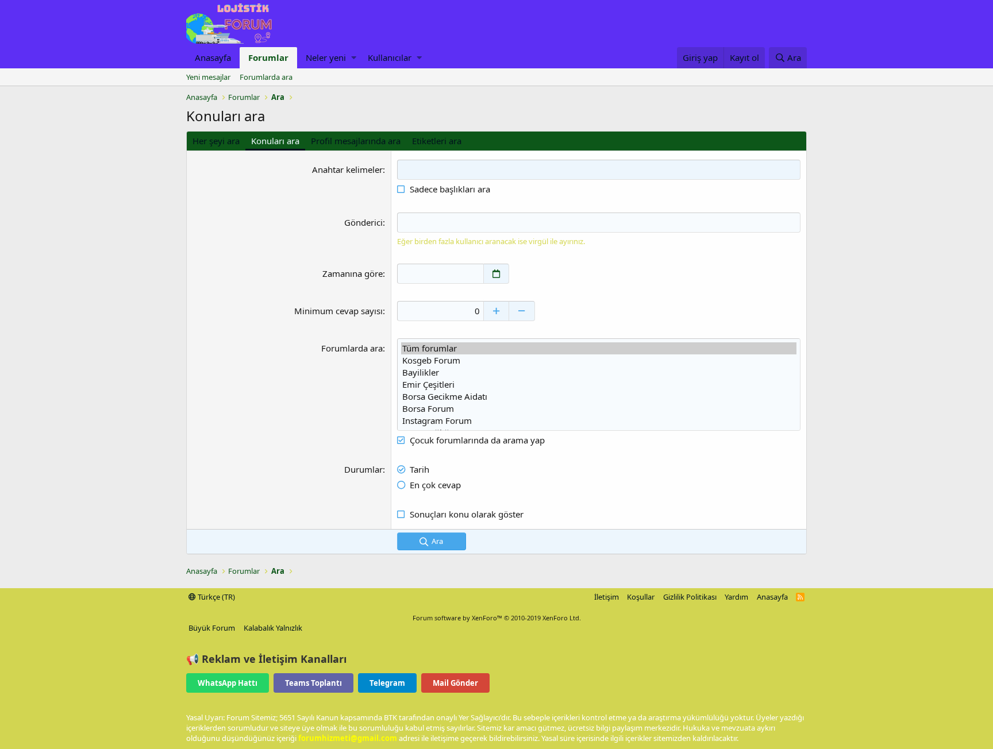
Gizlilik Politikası (690, 597)
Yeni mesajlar (208, 77)
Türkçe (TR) (215, 597)
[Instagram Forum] (598, 421)
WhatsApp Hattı (227, 683)
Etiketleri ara (436, 140)
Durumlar (363, 469)
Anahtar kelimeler (347, 169)
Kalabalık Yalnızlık (273, 628)
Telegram (387, 683)
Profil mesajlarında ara (356, 140)
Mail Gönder (455, 683)
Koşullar (641, 597)
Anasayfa (213, 57)
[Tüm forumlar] (598, 348)
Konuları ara (275, 140)
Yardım (736, 597)
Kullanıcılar (389, 57)
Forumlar (268, 57)
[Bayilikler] (598, 372)
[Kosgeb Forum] (598, 360)
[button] (353, 57)
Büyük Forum (211, 628)
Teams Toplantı (313, 683)
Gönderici (363, 222)
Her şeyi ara (216, 140)
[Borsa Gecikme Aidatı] (598, 397)
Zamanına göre (352, 273)
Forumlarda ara (266, 77)
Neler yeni (326, 57)
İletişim (606, 597)
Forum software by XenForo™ (497, 617)
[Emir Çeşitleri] (598, 385)
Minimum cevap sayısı (338, 310)
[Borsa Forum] (598, 409)
